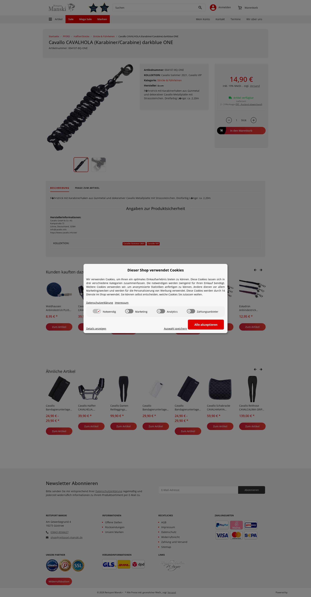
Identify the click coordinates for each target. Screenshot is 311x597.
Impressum (122, 302)
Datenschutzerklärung (99, 302)
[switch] (97, 311)
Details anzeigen (96, 328)
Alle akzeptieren (206, 325)
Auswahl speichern (175, 328)
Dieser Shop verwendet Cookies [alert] (155, 270)
